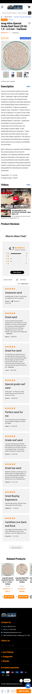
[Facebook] (6, 645)
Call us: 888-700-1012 (9, 626)
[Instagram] (3, 645)
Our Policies (8, 652)
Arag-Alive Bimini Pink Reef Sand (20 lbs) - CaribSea (22, 580)
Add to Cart (24, 691)
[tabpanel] (8, 581)
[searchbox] (9, 279)
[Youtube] (9, 645)
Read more (9, 333)
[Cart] (29, 7)
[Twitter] (13, 645)
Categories (7, 656)
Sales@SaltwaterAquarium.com (12, 632)
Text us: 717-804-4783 (9, 629)
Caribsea (10, 20)
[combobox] (23, 283)
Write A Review (17, 272)
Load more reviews (16, 547)
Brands (6, 661)
